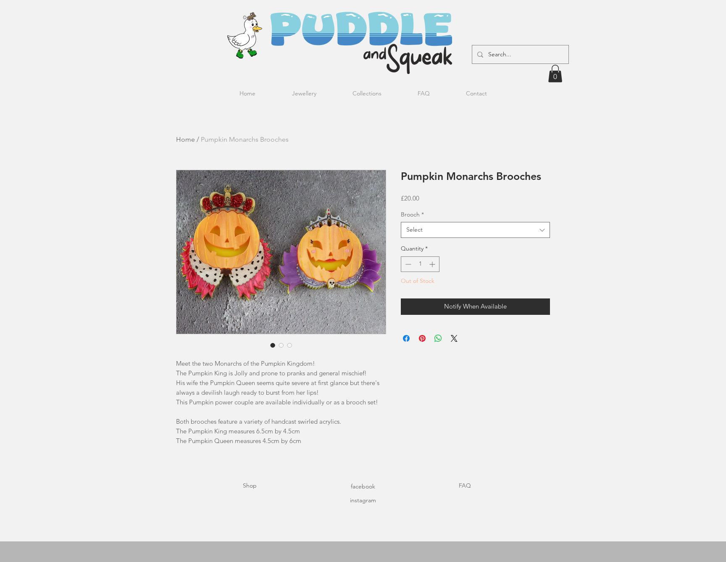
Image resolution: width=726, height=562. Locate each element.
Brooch (412, 214)
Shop (250, 485)
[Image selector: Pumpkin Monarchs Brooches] (272, 345)
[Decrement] (407, 264)
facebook (363, 486)
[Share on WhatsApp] (438, 338)
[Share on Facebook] (406, 338)
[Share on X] (454, 338)
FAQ (465, 485)
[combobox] (475, 230)
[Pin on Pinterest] (422, 338)
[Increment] (433, 264)
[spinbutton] (420, 264)
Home (185, 139)
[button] (555, 73)
